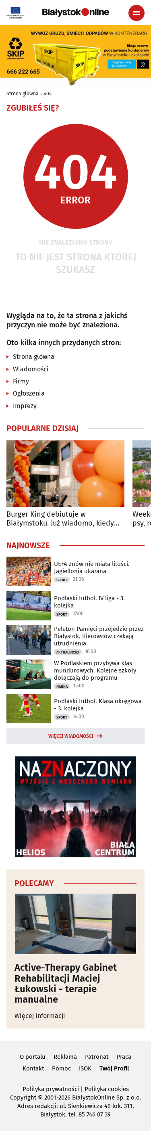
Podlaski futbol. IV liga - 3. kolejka (89, 602)
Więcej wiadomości (70, 736)
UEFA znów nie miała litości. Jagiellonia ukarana (92, 567)
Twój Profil (114, 1068)
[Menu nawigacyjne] (136, 13)
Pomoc (61, 1068)
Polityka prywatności (51, 1089)
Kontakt (33, 1068)
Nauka (62, 687)
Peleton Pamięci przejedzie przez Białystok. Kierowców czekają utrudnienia (99, 636)
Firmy (21, 381)
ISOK (85, 1068)
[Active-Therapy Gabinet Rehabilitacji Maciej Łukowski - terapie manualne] (75, 924)
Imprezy (25, 406)
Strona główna (22, 93)
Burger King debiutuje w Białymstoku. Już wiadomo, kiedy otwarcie (60, 519)
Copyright (23, 1097)
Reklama (65, 1056)
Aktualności (67, 652)
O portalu (33, 1056)
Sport (61, 580)
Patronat (96, 1056)
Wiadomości (31, 369)
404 (48, 93)
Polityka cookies (107, 1089)
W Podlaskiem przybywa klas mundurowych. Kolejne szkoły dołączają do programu (95, 670)
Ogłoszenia (29, 393)
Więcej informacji (39, 1016)
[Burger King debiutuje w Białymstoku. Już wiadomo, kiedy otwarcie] (65, 473)
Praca (123, 1056)
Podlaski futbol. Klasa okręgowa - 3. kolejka (98, 704)
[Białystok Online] (76, 12)
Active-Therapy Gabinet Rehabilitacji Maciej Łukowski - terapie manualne (65, 983)
